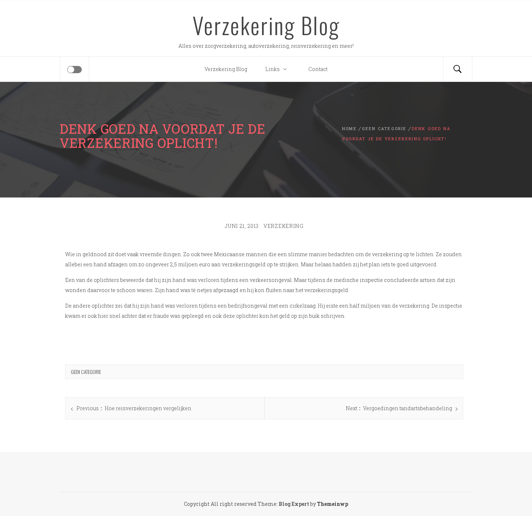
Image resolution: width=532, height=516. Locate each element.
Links (272, 69)
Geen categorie (86, 371)
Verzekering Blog (266, 25)
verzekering (283, 225)
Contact (318, 69)
